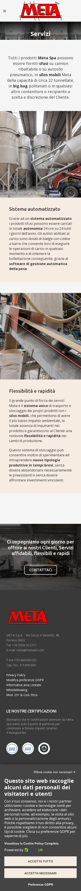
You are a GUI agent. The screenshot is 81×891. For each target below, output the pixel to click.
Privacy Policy (15, 675)
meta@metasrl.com (30, 650)
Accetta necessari (40, 873)
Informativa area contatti (23, 685)
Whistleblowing (16, 690)
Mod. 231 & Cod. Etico (22, 695)
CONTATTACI (40, 570)
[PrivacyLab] (33, 850)
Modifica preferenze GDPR (25, 680)
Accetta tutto (40, 861)
